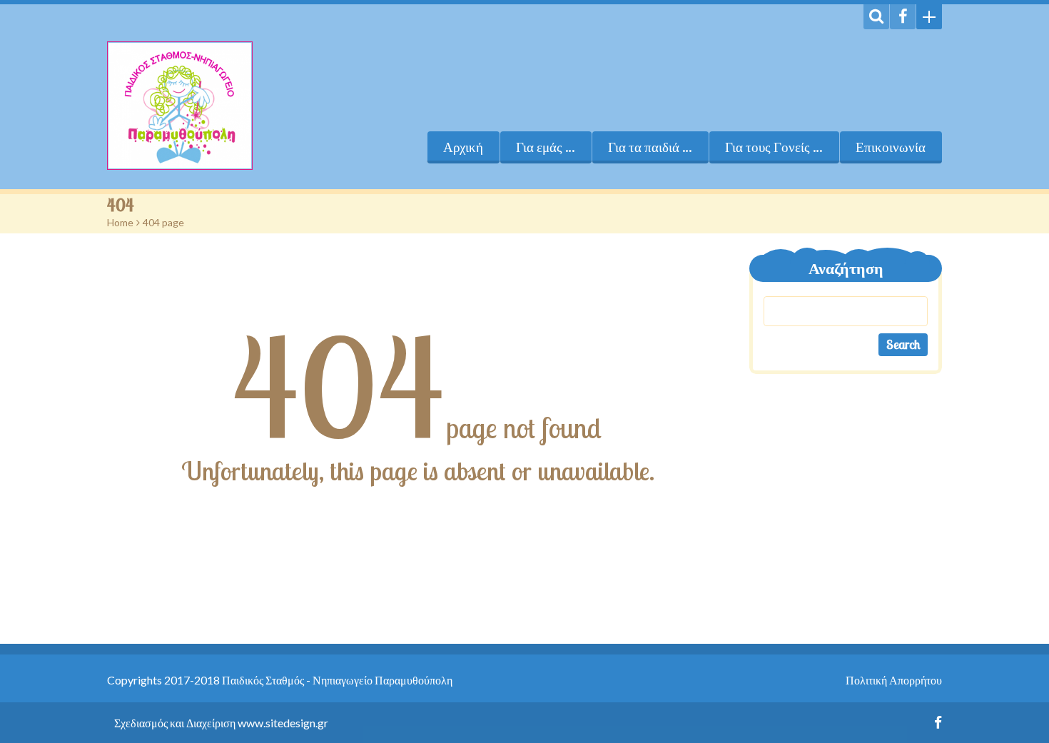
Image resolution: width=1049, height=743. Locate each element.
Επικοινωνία (891, 147)
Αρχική (463, 147)
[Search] (876, 16)
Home (120, 222)
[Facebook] (903, 16)
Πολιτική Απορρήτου (894, 680)
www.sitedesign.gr (283, 722)
